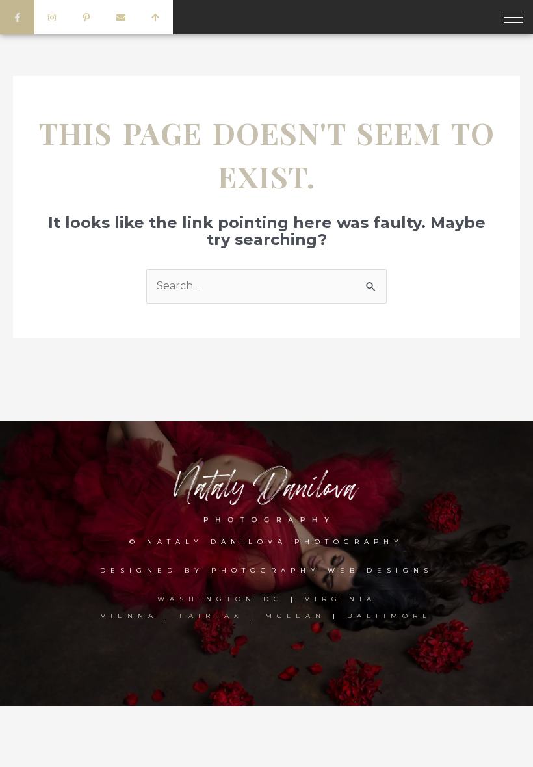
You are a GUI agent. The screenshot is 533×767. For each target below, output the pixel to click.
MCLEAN (295, 616)
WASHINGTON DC (224, 599)
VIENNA (129, 616)
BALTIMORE (389, 616)
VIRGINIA (340, 599)
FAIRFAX (211, 616)
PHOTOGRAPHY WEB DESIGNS (322, 570)
